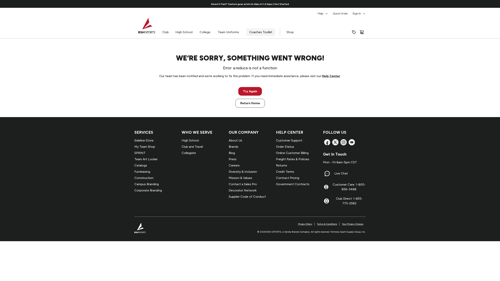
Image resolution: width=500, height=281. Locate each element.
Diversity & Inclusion (243, 171)
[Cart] (362, 32)
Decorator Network (242, 190)
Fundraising (142, 171)
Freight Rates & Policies (292, 159)
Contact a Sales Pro (243, 184)
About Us (235, 140)
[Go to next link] (379, 4)
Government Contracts (292, 184)
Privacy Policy (305, 224)
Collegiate (189, 153)
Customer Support (289, 140)
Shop (290, 32)
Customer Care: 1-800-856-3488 (349, 187)
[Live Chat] (327, 173)
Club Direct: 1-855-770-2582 (349, 201)
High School (184, 32)
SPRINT (140, 153)
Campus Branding (146, 184)
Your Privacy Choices (352, 224)
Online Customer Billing (292, 153)
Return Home (250, 103)
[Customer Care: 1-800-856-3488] (326, 187)
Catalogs (140, 165)
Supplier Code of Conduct (247, 196)
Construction (144, 178)
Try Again (250, 91)
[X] (335, 142)
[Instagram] (343, 142)
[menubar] (342, 12)
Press (233, 159)
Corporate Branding (148, 190)
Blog (232, 153)
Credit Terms (285, 171)
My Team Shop (144, 147)
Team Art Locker (146, 159)
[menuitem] (323, 12)
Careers (234, 165)
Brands (233, 147)
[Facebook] (327, 142)
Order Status (285, 147)
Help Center (331, 76)
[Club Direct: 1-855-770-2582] (326, 201)
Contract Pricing (287, 178)
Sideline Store (144, 140)
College (205, 32)
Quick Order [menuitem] (340, 13)
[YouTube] (352, 142)
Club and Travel (192, 147)
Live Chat (341, 173)
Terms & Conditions (327, 224)
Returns (281, 165)
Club (165, 32)
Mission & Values (240, 178)
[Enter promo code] (354, 32)
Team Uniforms (228, 32)
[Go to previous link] (120, 4)
